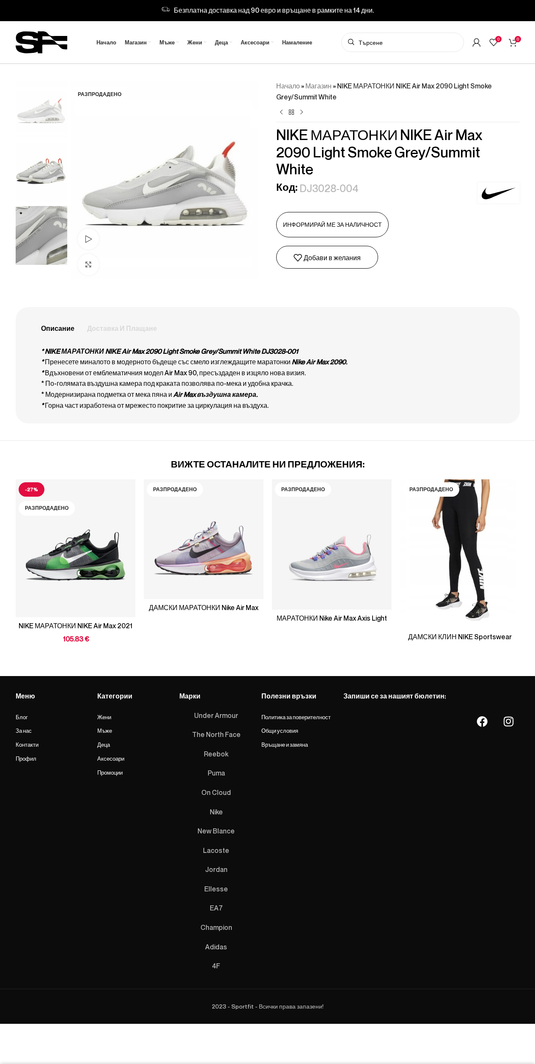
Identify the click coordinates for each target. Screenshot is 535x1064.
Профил (26, 758)
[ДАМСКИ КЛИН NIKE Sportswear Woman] (460, 554)
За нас (24, 730)
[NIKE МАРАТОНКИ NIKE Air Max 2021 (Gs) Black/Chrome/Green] (75, 548)
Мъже (104, 730)
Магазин (318, 86)
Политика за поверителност (296, 717)
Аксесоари (110, 758)
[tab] (57, 329)
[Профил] (476, 42)
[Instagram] (508, 721)
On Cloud (216, 792)
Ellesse (216, 889)
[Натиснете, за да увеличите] (88, 264)
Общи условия (279, 730)
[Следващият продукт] (301, 112)
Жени (104, 717)
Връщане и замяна (284, 744)
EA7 (216, 908)
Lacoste (216, 850)
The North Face (216, 734)
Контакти (27, 744)
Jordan (216, 869)
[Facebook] (482, 721)
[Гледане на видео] (88, 239)
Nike (216, 812)
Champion (216, 927)
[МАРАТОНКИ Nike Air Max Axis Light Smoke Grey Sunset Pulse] (332, 544)
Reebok (216, 754)
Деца (103, 744)
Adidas (216, 947)
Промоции (110, 772)
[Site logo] (41, 40)
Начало (288, 86)
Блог (22, 717)
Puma (216, 773)
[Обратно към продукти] (291, 112)
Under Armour (216, 715)
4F (216, 966)
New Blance (216, 831)
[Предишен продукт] (281, 112)
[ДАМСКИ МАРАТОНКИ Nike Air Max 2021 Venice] (203, 539)
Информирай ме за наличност (332, 224)
